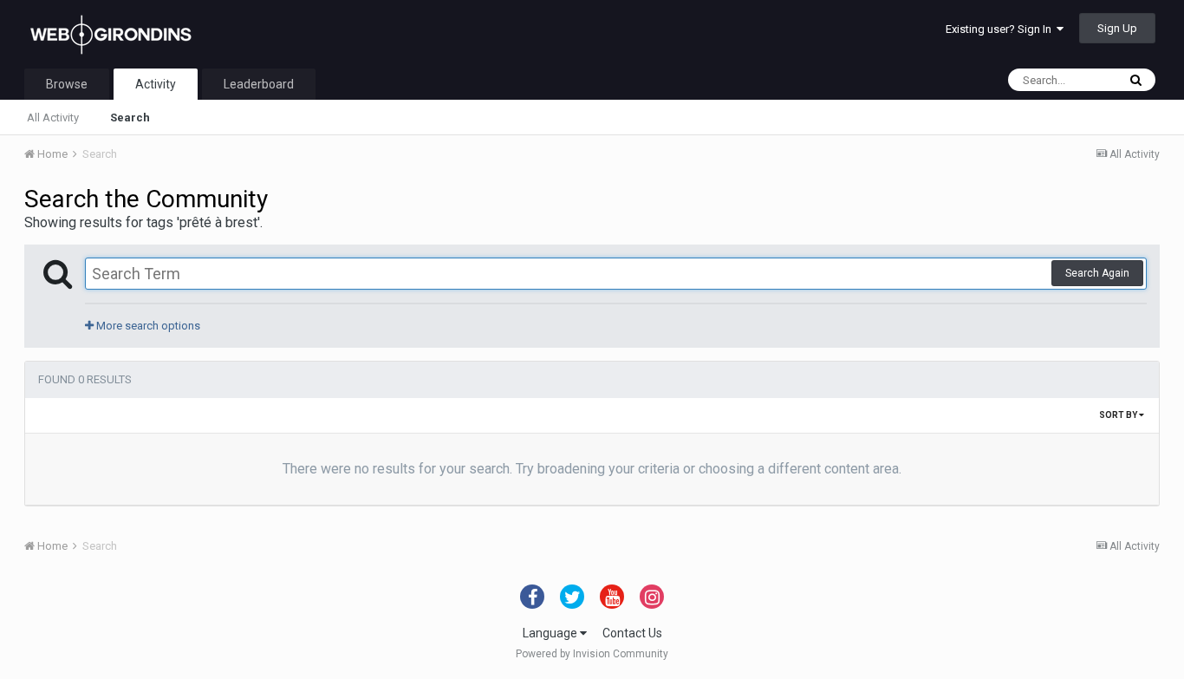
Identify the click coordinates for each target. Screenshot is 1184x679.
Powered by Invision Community (592, 654)
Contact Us (632, 633)
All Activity (53, 117)
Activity (155, 84)
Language (551, 633)
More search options (147, 325)
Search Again (1097, 273)
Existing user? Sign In (1001, 29)
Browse (67, 84)
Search (130, 117)
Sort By (1119, 415)
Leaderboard (259, 84)
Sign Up (1117, 28)
